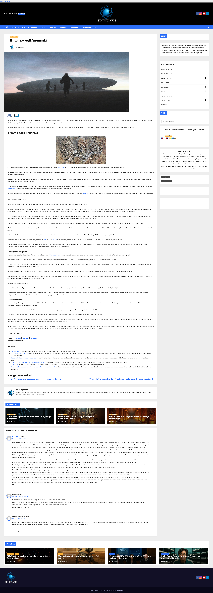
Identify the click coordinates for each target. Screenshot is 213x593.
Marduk (85, 193)
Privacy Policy (166, 177)
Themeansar (120, 590)
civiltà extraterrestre (55, 255)
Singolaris (21, 47)
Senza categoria (166, 96)
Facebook (33, 338)
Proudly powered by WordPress (98, 590)
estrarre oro (11, 188)
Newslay (113, 590)
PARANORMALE (166, 78)
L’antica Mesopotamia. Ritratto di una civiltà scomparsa (28, 362)
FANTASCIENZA (166, 69)
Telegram (18, 338)
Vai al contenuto (5, 1)
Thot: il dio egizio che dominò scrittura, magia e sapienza (29, 417)
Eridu (44, 240)
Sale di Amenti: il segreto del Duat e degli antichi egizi (129, 417)
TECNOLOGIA (74, 27)
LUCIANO (15, 437)
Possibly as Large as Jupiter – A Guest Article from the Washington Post (34, 367)
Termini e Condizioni (166, 181)
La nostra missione (29, 27)
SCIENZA (53, 27)
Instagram (25, 338)
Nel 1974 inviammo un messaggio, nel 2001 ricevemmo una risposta (35, 379)
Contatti (15, 27)
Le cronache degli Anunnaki (20, 353)
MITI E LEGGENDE (14, 36)
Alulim (54, 240)
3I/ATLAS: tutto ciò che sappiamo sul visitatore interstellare (29, 557)
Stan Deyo (60, 167)
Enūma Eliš (14, 365)
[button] (208, 27)
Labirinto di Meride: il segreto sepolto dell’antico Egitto (76, 417)
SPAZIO (17, 553)
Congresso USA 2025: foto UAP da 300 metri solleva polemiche (130, 557)
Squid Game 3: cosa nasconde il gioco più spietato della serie (181, 557)
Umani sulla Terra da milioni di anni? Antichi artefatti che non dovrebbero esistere (120, 379)
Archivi (163, 118)
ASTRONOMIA (11, 553)
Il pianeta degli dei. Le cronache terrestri (23, 358)
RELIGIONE (165, 87)
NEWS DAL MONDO (89, 27)
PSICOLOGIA (165, 83)
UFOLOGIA (63, 27)
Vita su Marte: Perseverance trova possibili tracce (78, 557)
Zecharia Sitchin (16, 351)
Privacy (43, 27)
